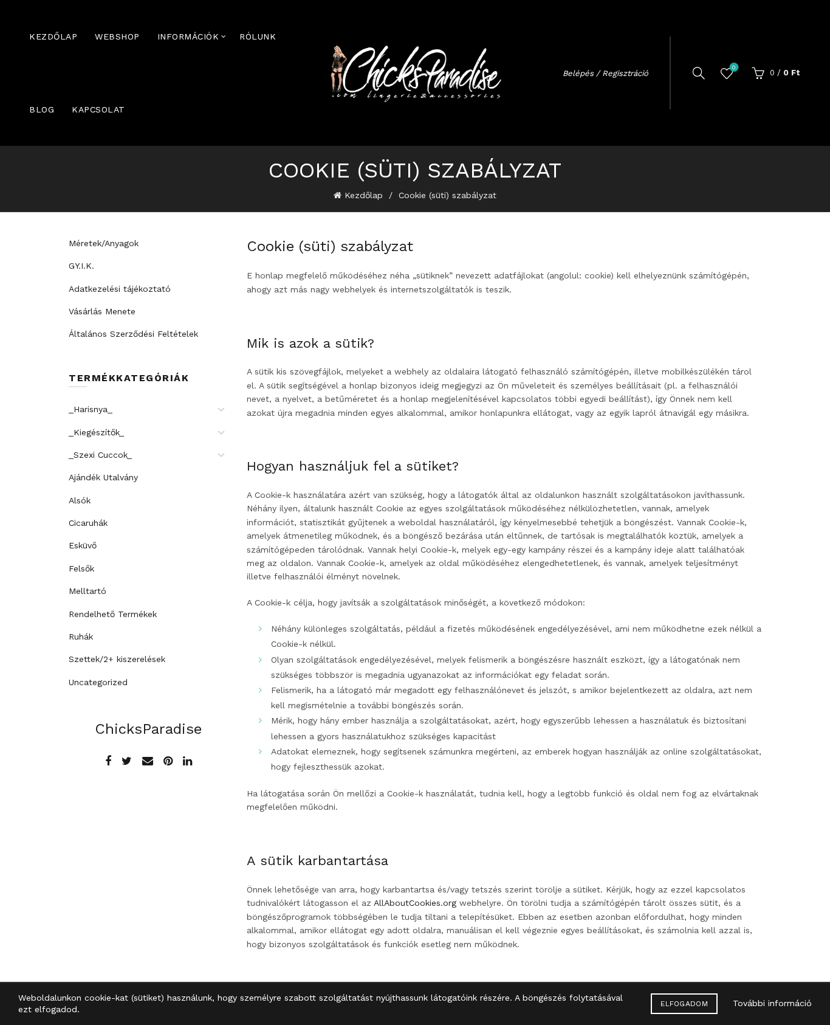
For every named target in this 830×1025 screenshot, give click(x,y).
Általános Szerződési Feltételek (133, 334)
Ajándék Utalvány (103, 477)
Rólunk (257, 36)
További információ (772, 1003)
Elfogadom (684, 1003)
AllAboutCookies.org (415, 903)
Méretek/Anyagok (104, 243)
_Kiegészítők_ (96, 432)
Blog (41, 109)
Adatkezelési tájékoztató (120, 289)
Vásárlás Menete (102, 311)
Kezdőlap (53, 36)
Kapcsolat (98, 109)
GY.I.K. (81, 266)
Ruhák (81, 636)
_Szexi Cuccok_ (100, 455)
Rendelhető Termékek (113, 614)
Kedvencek (734, 67)
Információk (188, 36)
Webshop (117, 36)
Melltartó (87, 591)
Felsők (81, 568)
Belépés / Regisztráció (605, 73)
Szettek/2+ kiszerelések (117, 659)
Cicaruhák (88, 523)
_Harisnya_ (90, 409)
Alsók (80, 500)
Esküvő (83, 545)
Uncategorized (98, 682)
